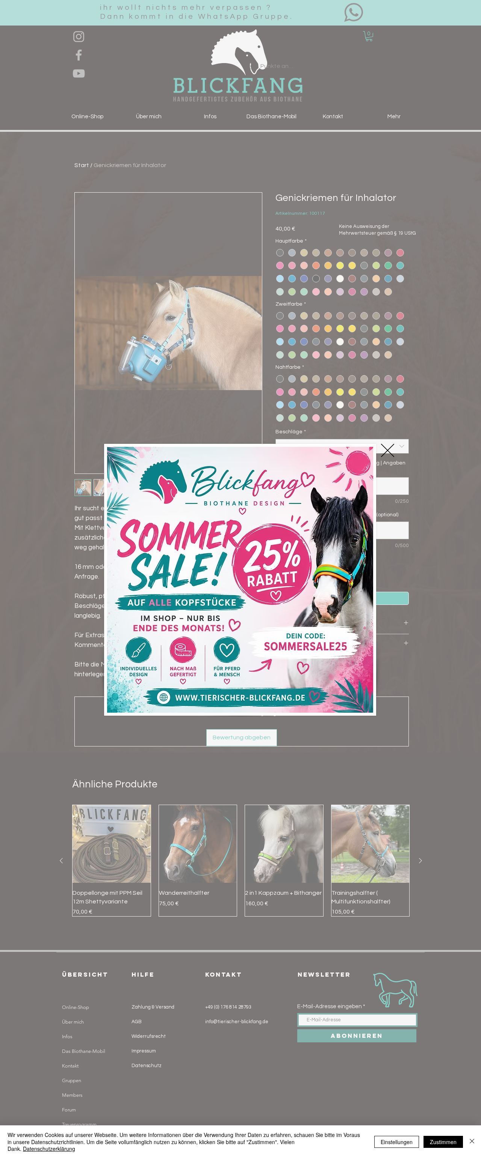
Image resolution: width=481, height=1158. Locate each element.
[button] (387, 450)
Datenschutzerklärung (49, 1148)
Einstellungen (397, 1142)
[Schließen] (471, 1141)
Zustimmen (443, 1142)
